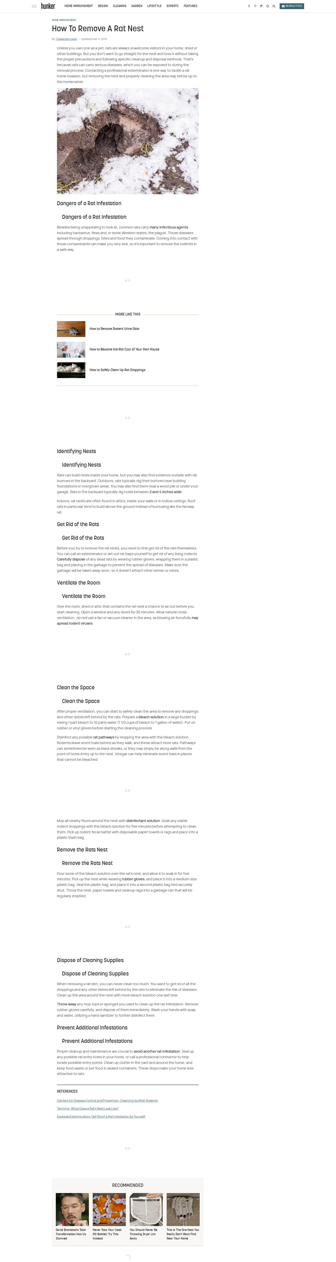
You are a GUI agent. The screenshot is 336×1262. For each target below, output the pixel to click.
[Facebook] (249, 6)
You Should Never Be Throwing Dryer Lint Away (143, 1234)
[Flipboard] (261, 6)
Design (103, 6)
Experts (173, 6)
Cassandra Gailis (66, 39)
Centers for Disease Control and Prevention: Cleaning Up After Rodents (107, 1100)
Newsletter (294, 6)
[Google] (267, 6)
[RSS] (273, 6)
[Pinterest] (255, 6)
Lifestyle (154, 6)
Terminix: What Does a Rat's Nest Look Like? (88, 1108)
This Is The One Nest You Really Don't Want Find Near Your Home (183, 1234)
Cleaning (119, 6)
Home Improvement (79, 6)
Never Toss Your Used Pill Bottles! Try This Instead (107, 1234)
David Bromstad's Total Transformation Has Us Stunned (71, 1234)
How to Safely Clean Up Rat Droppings (117, 370)
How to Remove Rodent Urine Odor (114, 329)
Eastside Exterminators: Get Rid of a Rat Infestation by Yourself (101, 1116)
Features (190, 6)
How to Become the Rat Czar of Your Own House (124, 349)
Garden (136, 6)
